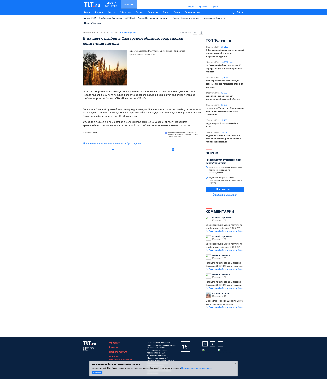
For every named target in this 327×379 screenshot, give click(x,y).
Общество (125, 12)
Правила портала (118, 352)
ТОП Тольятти (218, 40)
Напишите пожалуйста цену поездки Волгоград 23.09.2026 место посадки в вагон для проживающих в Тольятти (224, 265)
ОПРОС (212, 153)
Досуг (166, 12)
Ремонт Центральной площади (152, 18)
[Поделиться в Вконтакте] (194, 33)
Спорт (177, 12)
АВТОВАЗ (130, 18)
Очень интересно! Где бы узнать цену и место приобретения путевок (224, 302)
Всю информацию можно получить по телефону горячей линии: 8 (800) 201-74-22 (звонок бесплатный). (224, 227)
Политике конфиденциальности (196, 368)
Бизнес (139, 12)
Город (87, 12)
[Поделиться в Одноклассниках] (200, 33)
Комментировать (128, 33)
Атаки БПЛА (90, 18)
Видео (191, 6)
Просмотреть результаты (225, 194)
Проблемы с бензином (110, 18)
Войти (240, 12)
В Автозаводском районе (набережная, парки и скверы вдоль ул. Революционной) (225, 169)
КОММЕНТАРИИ (220, 211)
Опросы (214, 6)
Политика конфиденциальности (120, 358)
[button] (113, 149)
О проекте (114, 342)
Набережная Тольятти (214, 18)
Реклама (113, 347)
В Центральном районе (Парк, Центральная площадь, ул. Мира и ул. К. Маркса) (225, 180)
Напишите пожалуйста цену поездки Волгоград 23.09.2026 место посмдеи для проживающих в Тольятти (223, 284)
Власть (111, 12)
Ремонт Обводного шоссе (186, 18)
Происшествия (193, 12)
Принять (97, 372)
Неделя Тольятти (92, 23)
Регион (99, 12)
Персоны (202, 6)
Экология (153, 12)
